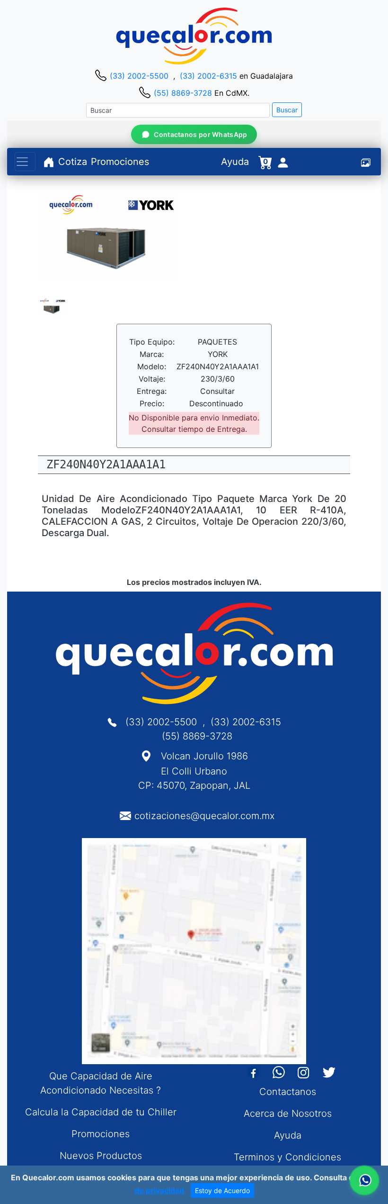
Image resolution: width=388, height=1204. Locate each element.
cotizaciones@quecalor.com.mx (204, 815)
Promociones (120, 161)
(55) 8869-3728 (183, 93)
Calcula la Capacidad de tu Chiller (100, 1112)
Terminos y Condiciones (287, 1157)
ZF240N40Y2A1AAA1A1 (106, 464)
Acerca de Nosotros (288, 1113)
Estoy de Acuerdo (222, 1190)
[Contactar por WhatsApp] (364, 1180)
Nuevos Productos (101, 1155)
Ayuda (235, 161)
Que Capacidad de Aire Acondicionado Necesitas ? (100, 1083)
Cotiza (72, 161)
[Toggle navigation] (25, 161)
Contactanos (287, 1091)
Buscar (287, 110)
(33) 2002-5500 (139, 76)
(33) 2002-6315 (208, 76)
